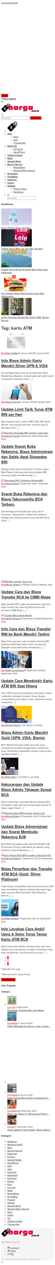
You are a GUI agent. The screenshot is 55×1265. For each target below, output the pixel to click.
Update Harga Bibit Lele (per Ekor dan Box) (22, 248)
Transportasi (13, 1224)
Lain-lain (11, 1007)
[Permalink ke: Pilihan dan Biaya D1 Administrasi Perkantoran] (11, 1107)
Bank (3, 353)
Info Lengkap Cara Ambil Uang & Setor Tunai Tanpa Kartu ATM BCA (24, 934)
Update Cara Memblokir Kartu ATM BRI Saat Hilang (27, 683)
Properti (11, 1199)
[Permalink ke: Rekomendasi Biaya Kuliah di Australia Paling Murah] (11, 1091)
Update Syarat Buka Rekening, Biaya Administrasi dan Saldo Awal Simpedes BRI (27, 454)
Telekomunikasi (14, 1221)
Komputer (12, 1178)
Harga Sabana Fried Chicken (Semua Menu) (29, 1129)
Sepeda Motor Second (18, 1208)
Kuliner (10, 1126)
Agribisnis (12, 1141)
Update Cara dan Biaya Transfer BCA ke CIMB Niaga (26, 594)
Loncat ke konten (9, 2)
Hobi (9, 1166)
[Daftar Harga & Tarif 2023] (20, 111)
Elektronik (12, 1153)
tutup (4, 95)
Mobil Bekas (13, 1193)
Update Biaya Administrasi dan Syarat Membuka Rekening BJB (24, 831)
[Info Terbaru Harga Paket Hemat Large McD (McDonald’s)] (16, 290)
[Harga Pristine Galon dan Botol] (16, 224)
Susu (9, 1211)
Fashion (11, 1156)
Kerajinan (11, 1172)
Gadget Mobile (14, 1159)
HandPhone (13, 1162)
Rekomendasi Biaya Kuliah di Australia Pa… (28, 1097)
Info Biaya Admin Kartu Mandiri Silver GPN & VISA (24, 363)
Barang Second (14, 1150)
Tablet (10, 1215)
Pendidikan (12, 1023)
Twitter (12, 1250)
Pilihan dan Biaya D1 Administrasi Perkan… (28, 1113)
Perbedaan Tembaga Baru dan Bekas (25, 1010)
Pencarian (35, 118)
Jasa (9, 1169)
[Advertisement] (21, 50)
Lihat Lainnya (8, 980)
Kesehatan (12, 1175)
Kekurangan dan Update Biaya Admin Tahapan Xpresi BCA (26, 789)
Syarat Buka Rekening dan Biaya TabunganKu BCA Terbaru (24, 499)
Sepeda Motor (14, 1205)
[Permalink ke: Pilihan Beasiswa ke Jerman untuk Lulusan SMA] (11, 1020)
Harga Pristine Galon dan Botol (16, 227)
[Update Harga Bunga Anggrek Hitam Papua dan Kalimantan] (16, 266)
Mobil (10, 1190)
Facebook (14, 1247)
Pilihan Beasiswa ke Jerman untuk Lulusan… (29, 1026)
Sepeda (11, 1202)
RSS (11, 1253)
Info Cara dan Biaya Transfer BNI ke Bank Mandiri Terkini (26, 631)
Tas (9, 1218)
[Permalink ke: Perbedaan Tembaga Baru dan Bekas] (11, 1004)
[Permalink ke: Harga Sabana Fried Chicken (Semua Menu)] (11, 1123)
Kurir (9, 1184)
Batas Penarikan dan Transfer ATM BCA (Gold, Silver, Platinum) (26, 874)
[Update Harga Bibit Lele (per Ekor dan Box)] (16, 245)
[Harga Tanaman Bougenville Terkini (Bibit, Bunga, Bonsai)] (16, 314)
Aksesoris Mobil (14, 1144)
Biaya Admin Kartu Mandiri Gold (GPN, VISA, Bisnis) (24, 735)
